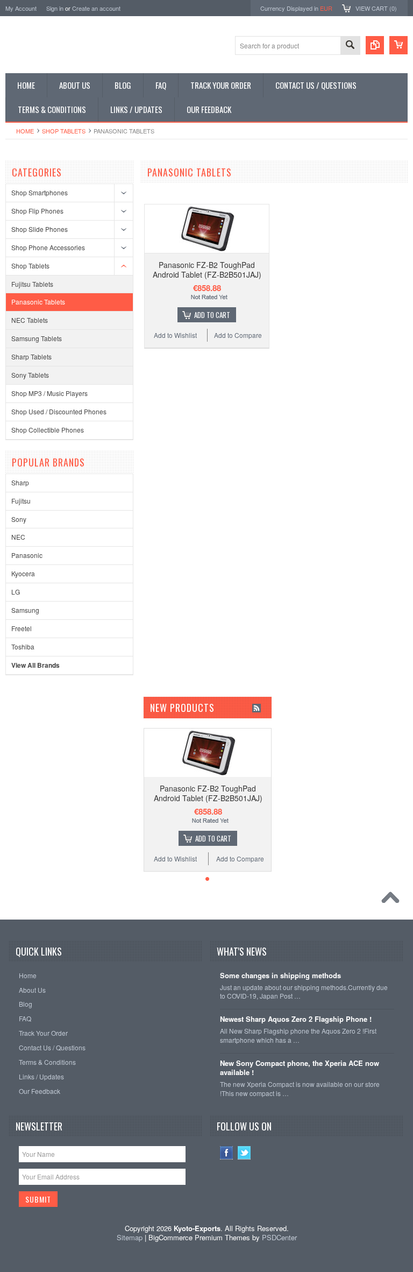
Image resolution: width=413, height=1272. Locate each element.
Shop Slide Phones (39, 229)
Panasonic (26, 555)
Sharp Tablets (31, 356)
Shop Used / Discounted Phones (58, 411)
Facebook (226, 1153)
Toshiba (22, 646)
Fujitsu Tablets (32, 283)
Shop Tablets (64, 130)
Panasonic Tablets (38, 301)
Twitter (244, 1153)
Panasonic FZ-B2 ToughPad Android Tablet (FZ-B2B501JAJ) (207, 269)
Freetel (21, 628)
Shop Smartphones (39, 192)
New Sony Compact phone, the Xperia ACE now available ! (299, 1068)
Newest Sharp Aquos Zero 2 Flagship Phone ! (296, 1019)
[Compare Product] (375, 45)
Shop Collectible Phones (47, 429)
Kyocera (23, 573)
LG (15, 591)
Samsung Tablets (36, 338)
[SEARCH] (350, 46)
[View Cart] (398, 45)
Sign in (54, 8)
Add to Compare (238, 335)
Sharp (20, 482)
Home (25, 130)
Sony (18, 519)
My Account (21, 8)
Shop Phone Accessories (48, 247)
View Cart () (376, 8)
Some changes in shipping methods (280, 975)
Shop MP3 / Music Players (49, 393)
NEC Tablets (29, 319)
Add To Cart (212, 314)
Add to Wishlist (175, 335)
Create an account (96, 8)
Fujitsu (21, 500)
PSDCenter (279, 1237)
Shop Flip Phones (37, 210)
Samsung (25, 609)
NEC (18, 536)
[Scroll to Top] (393, 900)
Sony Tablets (30, 374)
